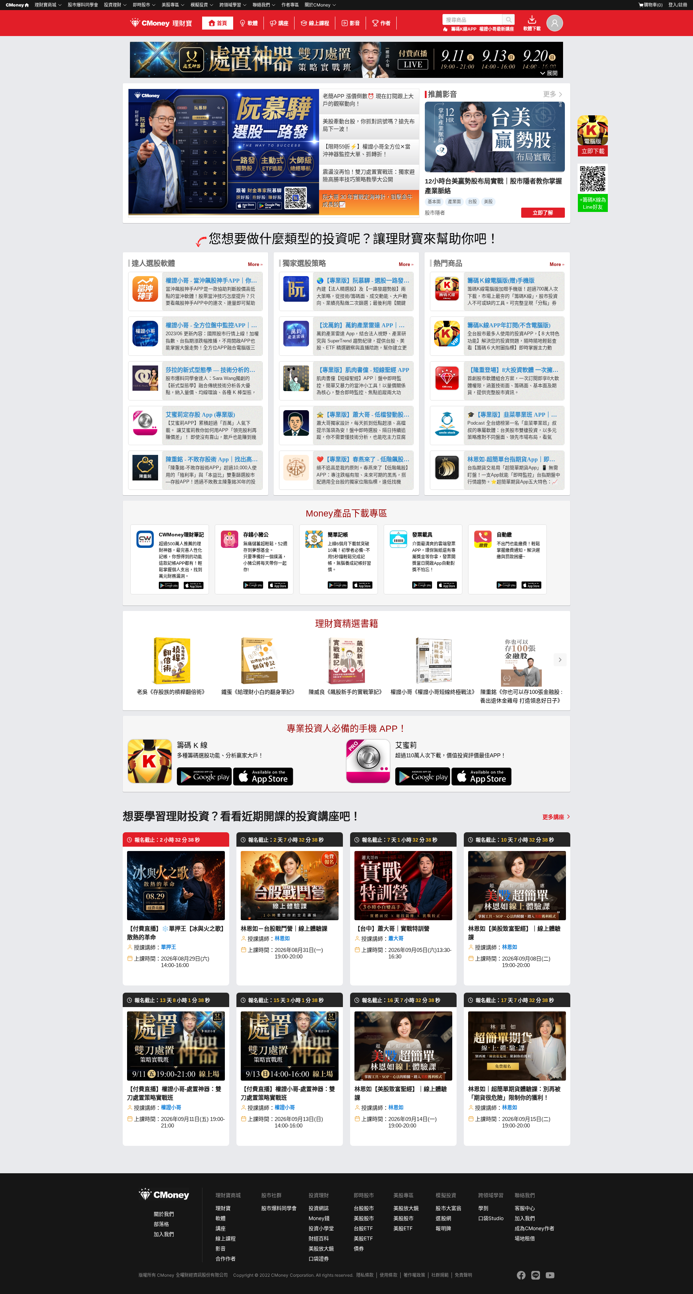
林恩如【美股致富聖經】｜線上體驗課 (514, 933)
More (253, 264)
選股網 (443, 1218)
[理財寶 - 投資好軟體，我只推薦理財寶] (161, 23)
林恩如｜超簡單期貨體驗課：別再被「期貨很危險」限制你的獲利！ (514, 1093)
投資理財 (112, 5)
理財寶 (223, 1208)
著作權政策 (414, 1275)
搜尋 (508, 19)
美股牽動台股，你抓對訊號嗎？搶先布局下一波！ (369, 125)
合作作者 (225, 1258)
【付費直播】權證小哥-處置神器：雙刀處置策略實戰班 (174, 1093)
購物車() (653, 5)
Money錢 (319, 1218)
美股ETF (363, 1238)
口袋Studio (491, 1218)
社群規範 (440, 1275)
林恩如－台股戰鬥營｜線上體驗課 (284, 929)
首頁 (222, 23)
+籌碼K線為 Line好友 (593, 203)
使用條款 (388, 1275)
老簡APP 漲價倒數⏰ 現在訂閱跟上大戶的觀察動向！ (368, 100)
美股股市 (364, 1218)
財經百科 (319, 1238)
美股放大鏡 (321, 1248)
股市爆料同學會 (83, 5)
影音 (355, 23)
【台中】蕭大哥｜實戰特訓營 (392, 929)
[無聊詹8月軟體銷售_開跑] (346, 76)
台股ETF (363, 1228)
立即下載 (593, 151)
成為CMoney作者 (534, 1228)
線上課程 (319, 23)
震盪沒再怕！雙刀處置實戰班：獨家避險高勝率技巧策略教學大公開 (369, 175)
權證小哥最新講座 (496, 29)
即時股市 (141, 5)
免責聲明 (463, 1275)
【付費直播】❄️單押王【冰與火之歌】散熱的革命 (175, 933)
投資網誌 (319, 1208)
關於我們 (164, 1214)
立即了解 (543, 213)
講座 (283, 23)
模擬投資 (199, 5)
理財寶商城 (45, 5)
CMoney (15, 5)
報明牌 (443, 1228)
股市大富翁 (448, 1208)
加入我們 (164, 1234)
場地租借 (525, 1238)
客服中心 (525, 1208)
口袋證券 (319, 1258)
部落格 (161, 1224)
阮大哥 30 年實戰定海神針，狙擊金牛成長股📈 (368, 201)
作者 (385, 23)
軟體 (253, 23)
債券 (359, 1248)
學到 (483, 1208)
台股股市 (364, 1208)
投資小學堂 (321, 1228)
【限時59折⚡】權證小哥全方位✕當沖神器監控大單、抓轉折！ (366, 150)
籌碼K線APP (463, 29)
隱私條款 (365, 1275)
